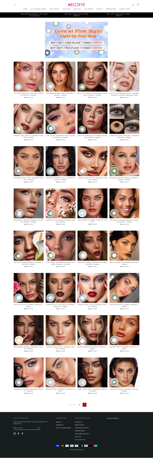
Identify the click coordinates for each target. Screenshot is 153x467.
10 (79, 405)
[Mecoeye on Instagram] (15, 433)
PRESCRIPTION (111, 9)
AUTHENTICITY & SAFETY (82, 428)
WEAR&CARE (59, 425)
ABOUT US (59, 422)
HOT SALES (66, 9)
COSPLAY (99, 9)
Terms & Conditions (80, 440)
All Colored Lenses (38, 9)
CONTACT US (78, 422)
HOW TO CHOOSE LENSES (63, 428)
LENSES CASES (124, 9)
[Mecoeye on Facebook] (18, 433)
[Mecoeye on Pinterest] (22, 433)
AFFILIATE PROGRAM (113, 418)
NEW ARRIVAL (55, 9)
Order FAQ (78, 437)
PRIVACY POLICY (79, 425)
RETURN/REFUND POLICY (82, 434)
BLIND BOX (77, 9)
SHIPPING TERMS (79, 431)
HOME (25, 9)
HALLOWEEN (88, 9)
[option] (35, 15)
